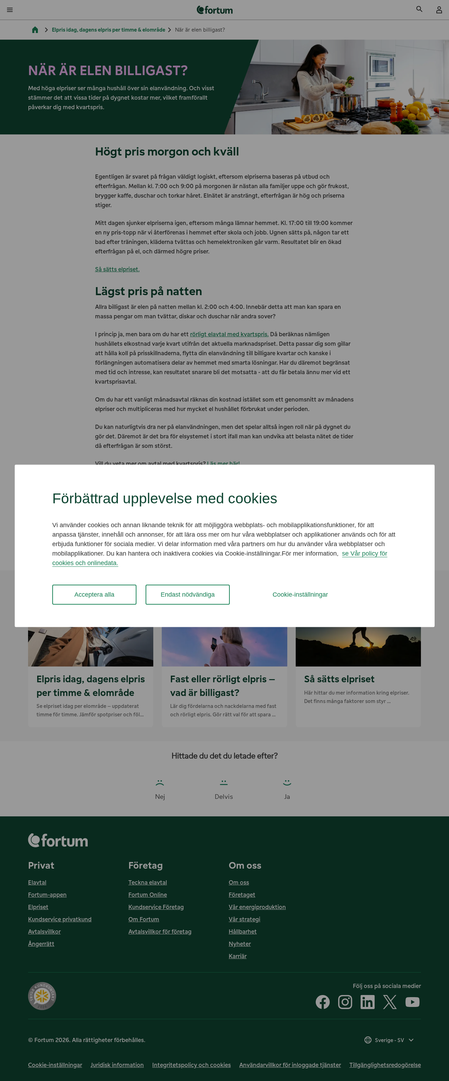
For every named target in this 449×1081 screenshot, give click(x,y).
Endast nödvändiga (188, 594)
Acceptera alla (94, 594)
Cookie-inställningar (300, 594)
